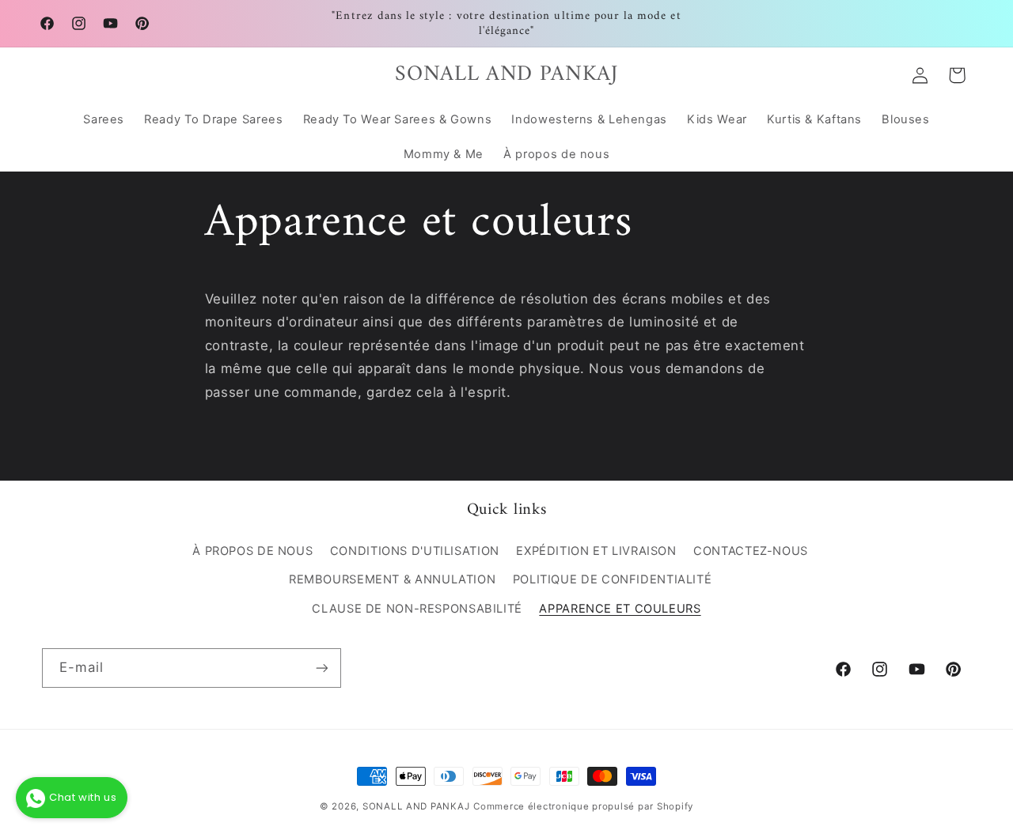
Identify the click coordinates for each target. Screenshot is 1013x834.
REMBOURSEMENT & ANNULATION (392, 579)
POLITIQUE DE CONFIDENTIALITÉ (612, 579)
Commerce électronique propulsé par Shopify (583, 806)
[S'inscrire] (321, 667)
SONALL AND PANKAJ (416, 806)
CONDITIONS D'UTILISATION (414, 551)
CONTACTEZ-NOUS (750, 551)
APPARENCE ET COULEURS (619, 609)
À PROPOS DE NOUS (252, 551)
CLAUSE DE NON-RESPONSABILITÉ (417, 609)
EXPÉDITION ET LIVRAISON (596, 551)
